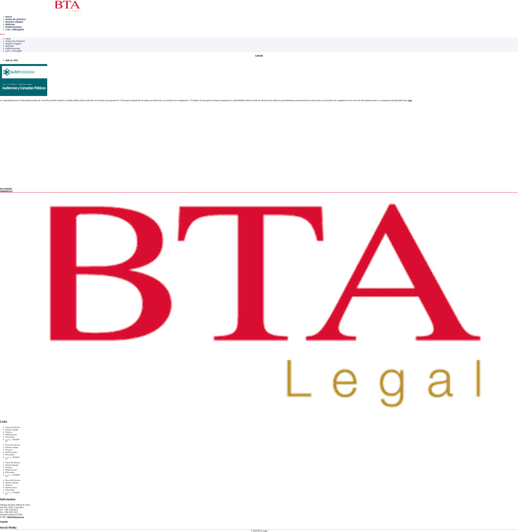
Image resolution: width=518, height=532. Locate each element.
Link (410, 100)
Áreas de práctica (15, 19)
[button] (259, 34)
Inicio (8, 16)
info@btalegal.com (15, 517)
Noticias (10, 24)
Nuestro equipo (14, 21)
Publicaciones (13, 27)
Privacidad (9, 437)
